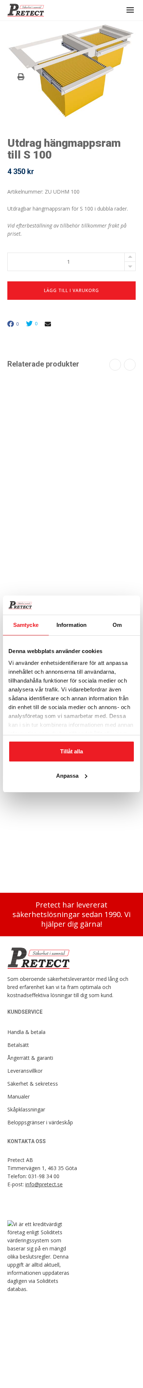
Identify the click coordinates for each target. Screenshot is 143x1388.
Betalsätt (18, 1044)
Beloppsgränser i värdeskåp (40, 1122)
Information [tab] (71, 625)
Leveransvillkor (25, 1070)
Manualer (18, 1096)
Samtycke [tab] (25, 625)
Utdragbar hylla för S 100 (71, 480)
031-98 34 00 (43, 1176)
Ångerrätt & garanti (30, 1057)
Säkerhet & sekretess (32, 1083)
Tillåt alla (71, 751)
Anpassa (67, 776)
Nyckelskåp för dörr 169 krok (71, 858)
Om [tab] (117, 625)
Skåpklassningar (26, 1109)
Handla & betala (26, 1031)
